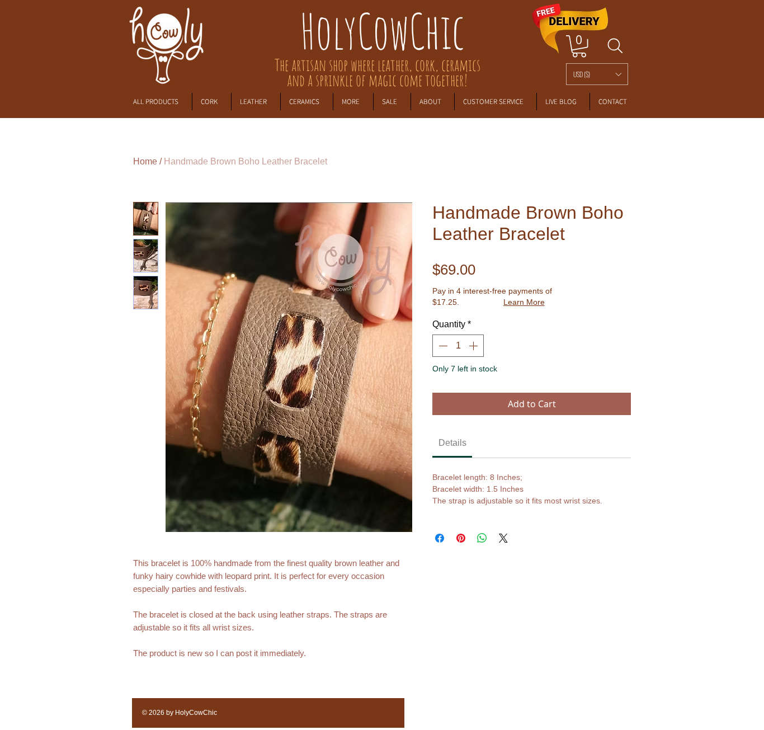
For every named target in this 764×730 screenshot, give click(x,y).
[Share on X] (503, 538)
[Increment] (474, 345)
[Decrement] (442, 345)
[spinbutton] (458, 345)
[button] (597, 74)
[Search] (615, 46)
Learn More (524, 302)
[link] (579, 46)
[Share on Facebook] (439, 538)
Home (145, 161)
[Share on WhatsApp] (482, 538)
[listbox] (597, 74)
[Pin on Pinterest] (461, 538)
